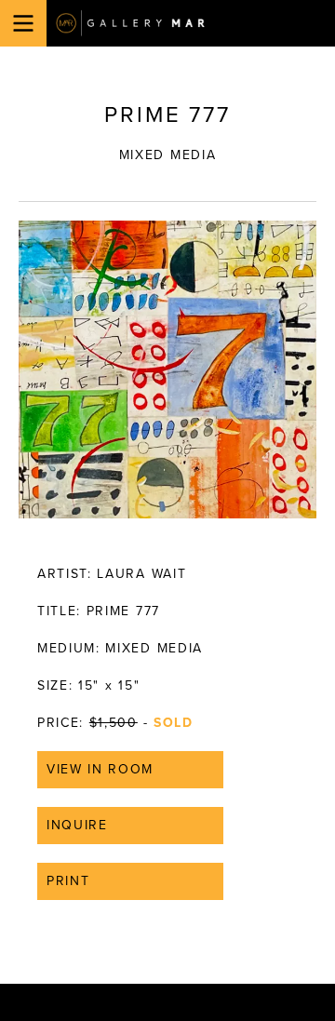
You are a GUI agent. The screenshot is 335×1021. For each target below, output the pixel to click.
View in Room (100, 769)
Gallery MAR (130, 23)
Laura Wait (141, 574)
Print (68, 881)
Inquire (77, 825)
